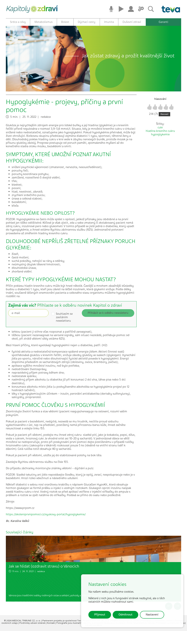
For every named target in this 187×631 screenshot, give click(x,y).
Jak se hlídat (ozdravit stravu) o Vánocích (44, 566)
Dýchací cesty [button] (86, 22)
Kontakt (51, 623)
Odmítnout (125, 614)
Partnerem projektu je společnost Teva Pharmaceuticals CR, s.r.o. (76, 620)
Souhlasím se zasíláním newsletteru (64, 317)
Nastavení (152, 614)
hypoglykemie (160, 134)
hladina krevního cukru (160, 131)
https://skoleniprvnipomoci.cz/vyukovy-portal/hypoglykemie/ (46, 514)
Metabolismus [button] (44, 22)
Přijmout (99, 614)
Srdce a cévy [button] (18, 22)
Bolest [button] (65, 22)
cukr (160, 127)
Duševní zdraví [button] (132, 22)
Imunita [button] (109, 22)
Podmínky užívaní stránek (32, 623)
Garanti (163, 22)
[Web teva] (169, 9)
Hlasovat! (164, 114)
